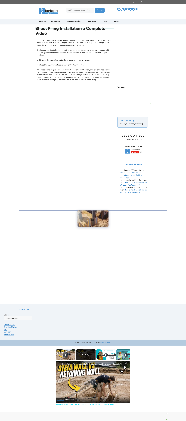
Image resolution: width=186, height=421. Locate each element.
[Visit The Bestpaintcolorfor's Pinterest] (124, 10)
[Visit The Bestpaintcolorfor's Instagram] (118, 10)
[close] (94, 413)
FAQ (5, 329)
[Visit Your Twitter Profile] (133, 10)
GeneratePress (105, 342)
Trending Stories (10, 327)
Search (99, 10)
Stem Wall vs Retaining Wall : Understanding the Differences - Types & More (93, 364)
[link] (59, 364)
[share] (126, 363)
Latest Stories (9, 324)
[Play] (106, 355)
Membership (9, 334)
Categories (8, 315)
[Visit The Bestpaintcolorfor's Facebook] (127, 10)
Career (116, 21)
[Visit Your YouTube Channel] (130, 10)
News (105, 21)
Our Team (8, 332)
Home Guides (55, 21)
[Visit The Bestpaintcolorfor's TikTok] (121, 10)
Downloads (92, 21)
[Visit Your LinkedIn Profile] (136, 11)
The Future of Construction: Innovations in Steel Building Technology (131, 175)
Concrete (42, 21)
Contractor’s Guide (74, 21)
